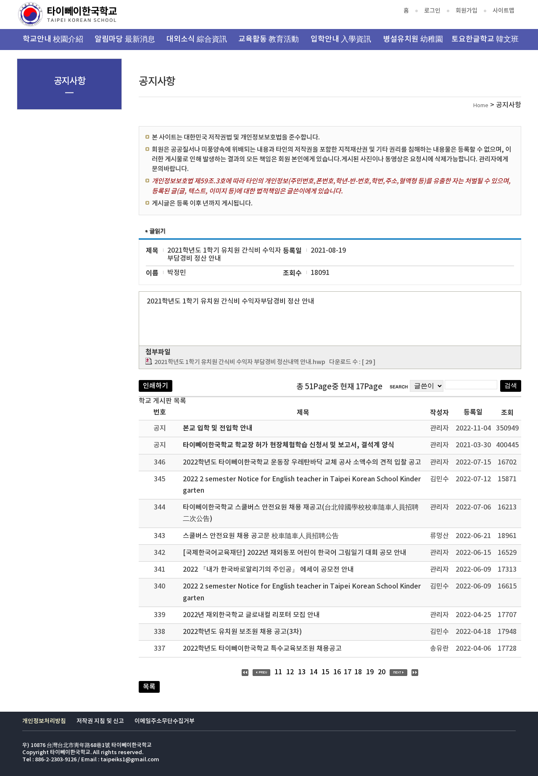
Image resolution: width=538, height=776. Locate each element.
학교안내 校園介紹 (53, 39)
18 (358, 672)
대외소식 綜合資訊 (196, 39)
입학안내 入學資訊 (341, 39)
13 (302, 672)
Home (480, 106)
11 (278, 672)
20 (381, 672)
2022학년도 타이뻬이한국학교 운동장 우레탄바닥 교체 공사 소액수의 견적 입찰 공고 (302, 462)
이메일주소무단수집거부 (164, 721)
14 (313, 672)
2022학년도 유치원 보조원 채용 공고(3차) (242, 632)
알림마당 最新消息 (125, 39)
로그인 (432, 10)
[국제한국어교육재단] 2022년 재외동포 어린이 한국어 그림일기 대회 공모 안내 (294, 553)
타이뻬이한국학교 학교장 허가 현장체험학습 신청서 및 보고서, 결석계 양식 (288, 445)
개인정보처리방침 (44, 721)
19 (370, 672)
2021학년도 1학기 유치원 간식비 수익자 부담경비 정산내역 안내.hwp (239, 362)
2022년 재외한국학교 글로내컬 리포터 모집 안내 (251, 615)
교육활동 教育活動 (268, 39)
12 (290, 672)
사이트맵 (503, 10)
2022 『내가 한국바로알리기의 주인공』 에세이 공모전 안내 (268, 569)
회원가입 (466, 10)
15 (325, 672)
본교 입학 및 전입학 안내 (218, 428)
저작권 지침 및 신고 (100, 721)
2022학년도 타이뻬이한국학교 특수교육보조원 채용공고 (262, 648)
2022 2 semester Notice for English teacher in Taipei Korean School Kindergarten (302, 484)
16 (337, 672)
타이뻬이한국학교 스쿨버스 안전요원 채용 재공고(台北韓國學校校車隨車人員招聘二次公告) (301, 513)
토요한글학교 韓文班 (485, 39)
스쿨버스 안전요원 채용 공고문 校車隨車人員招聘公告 (261, 536)
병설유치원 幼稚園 (413, 39)
